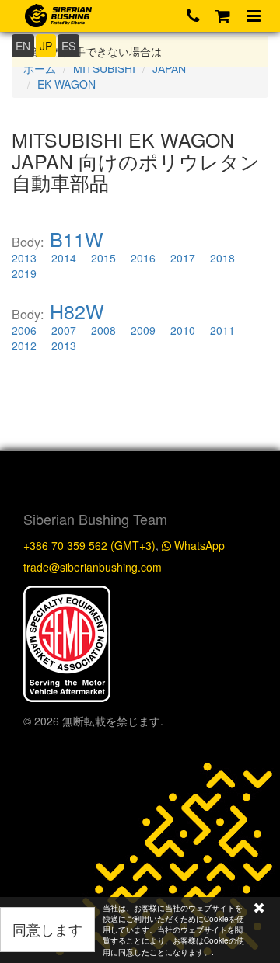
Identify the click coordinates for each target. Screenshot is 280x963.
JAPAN (169, 68)
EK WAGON (66, 84)
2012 (24, 345)
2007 (63, 330)
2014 (63, 258)
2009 (143, 330)
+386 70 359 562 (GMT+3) (89, 545)
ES (68, 46)
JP (46, 46)
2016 (143, 258)
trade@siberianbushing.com (92, 567)
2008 (103, 330)
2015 (103, 258)
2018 (222, 258)
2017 (182, 258)
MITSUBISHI (104, 68)
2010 (182, 330)
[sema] (66, 642)
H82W (77, 311)
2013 (24, 258)
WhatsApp (198, 545)
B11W (76, 238)
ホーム (39, 68)
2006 (24, 330)
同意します (47, 929)
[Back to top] (252, 661)
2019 (24, 273)
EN (23, 46)
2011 (222, 330)
